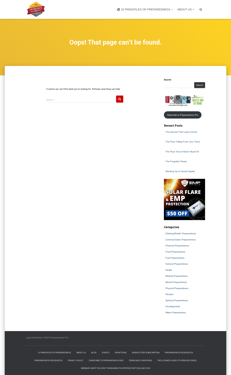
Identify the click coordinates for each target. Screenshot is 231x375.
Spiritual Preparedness (176, 300)
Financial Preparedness (177, 245)
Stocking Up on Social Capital (180, 171)
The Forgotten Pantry (176, 161)
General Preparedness (176, 264)
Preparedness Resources (179, 353)
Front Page (121, 353)
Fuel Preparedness (174, 258)
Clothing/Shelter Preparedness (180, 233)
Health (168, 270)
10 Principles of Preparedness (146, 9)
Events (105, 353)
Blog (93, 353)
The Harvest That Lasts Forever (181, 132)
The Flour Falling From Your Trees (182, 141)
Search (167, 79)
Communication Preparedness (180, 239)
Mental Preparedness (176, 282)
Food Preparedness (175, 251)
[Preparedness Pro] (36, 9)
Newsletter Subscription (146, 353)
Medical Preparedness (176, 276)
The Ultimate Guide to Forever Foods (177, 360)
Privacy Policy (75, 360)
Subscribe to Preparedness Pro (182, 115)
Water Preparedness (175, 312)
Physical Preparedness (176, 288)
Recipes (169, 294)
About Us (184, 9)
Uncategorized (172, 306)
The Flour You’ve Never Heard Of (182, 151)
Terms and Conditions (140, 360)
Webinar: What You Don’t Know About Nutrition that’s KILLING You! (115, 368)
